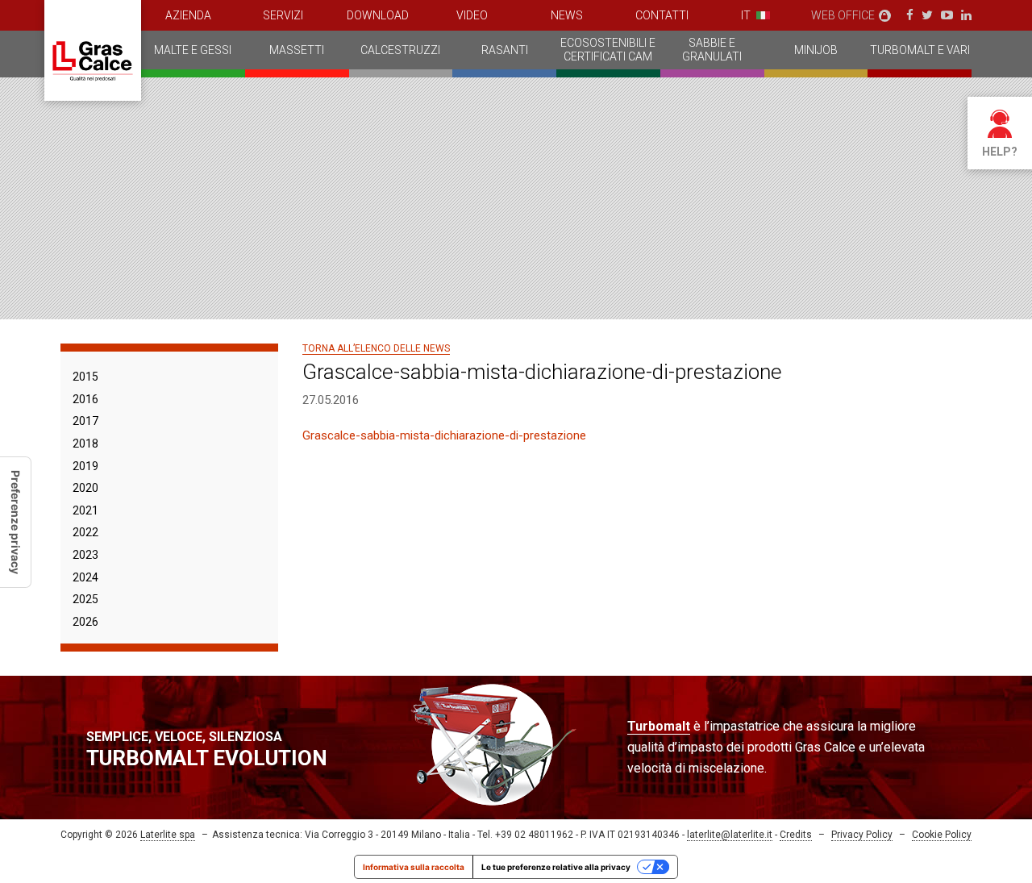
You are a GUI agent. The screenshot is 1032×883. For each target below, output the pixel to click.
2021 (85, 510)
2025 (85, 599)
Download (378, 15)
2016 (85, 399)
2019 (85, 466)
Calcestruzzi (400, 50)
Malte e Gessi (192, 50)
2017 (85, 420)
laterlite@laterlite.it (729, 834)
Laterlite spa (167, 834)
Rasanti (504, 50)
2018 (85, 443)
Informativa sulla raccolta (413, 867)
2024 (85, 577)
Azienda (188, 15)
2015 (85, 376)
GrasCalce (92, 50)
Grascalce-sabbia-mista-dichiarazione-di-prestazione (444, 435)
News (567, 15)
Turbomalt (658, 726)
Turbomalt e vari (920, 50)
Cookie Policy (942, 834)
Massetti (296, 50)
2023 (85, 554)
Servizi (283, 15)
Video (472, 15)
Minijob (816, 50)
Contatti (662, 15)
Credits (796, 834)
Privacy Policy (862, 834)
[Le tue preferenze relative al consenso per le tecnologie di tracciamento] (15, 522)
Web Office (843, 15)
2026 (85, 621)
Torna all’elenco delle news (376, 348)
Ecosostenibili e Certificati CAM (607, 49)
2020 (85, 487)
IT (746, 15)
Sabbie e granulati (712, 49)
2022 (85, 532)
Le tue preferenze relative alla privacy (555, 867)
